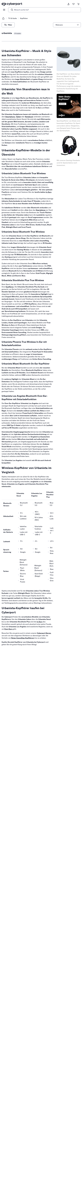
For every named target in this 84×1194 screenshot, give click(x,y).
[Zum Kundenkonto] (68, 4)
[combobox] (66, 24)
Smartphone (10, 117)
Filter (11, 24)
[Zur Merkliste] (73, 4)
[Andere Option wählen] (77, 24)
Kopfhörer (10, 287)
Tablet (18, 117)
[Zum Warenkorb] (78, 4)
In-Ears (48, 192)
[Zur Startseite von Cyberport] (12, 4)
